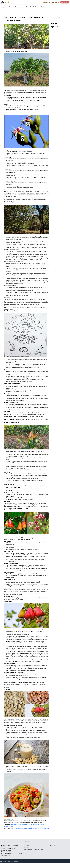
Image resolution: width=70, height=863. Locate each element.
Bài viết (10, 7)
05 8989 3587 (64, 2)
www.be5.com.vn (9, 852)
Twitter (26, 849)
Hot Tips (7, 2)
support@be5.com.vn (9, 848)
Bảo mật (26, 847)
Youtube (30, 849)
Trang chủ (46, 2)
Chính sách (27, 845)
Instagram (40, 849)
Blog (52, 2)
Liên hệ (57, 2)
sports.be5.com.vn (52, 845)
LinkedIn (35, 849)
